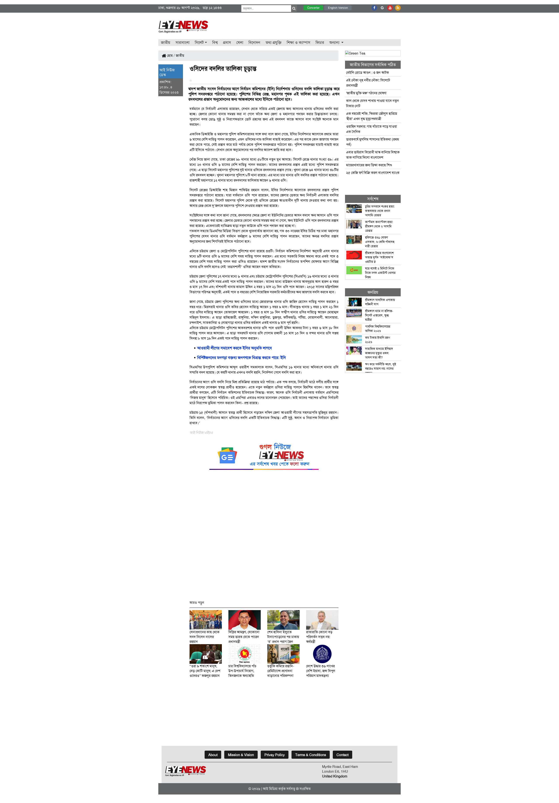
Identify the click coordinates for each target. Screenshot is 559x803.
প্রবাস (227, 42)
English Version (338, 8)
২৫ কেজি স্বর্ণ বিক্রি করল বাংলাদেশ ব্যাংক (372, 172)
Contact (342, 755)
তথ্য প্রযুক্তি (273, 42)
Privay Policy (274, 755)
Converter (313, 8)
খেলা (239, 42)
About (212, 755)
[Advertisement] (264, 537)
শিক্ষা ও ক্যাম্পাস (298, 42)
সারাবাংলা (183, 42)
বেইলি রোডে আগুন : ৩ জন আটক (368, 72)
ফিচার (320, 42)
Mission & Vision (241, 755)
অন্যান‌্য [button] (334, 42)
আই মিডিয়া (270, 788)
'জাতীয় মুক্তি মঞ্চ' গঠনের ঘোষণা (366, 93)
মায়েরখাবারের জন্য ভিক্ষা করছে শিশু (369, 165)
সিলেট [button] (199, 42)
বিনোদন (254, 42)
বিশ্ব (215, 42)
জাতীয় (165, 42)
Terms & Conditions (310, 755)
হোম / (170, 55)
